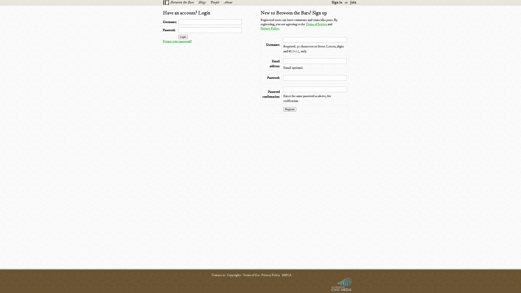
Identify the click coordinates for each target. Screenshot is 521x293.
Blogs (202, 2)
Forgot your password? (177, 41)
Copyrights (234, 275)
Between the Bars (182, 2)
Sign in (337, 2)
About (228, 2)
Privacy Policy (269, 28)
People (214, 2)
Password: (169, 30)
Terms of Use (251, 275)
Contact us (218, 275)
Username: (170, 22)
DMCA (286, 275)
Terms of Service (316, 24)
